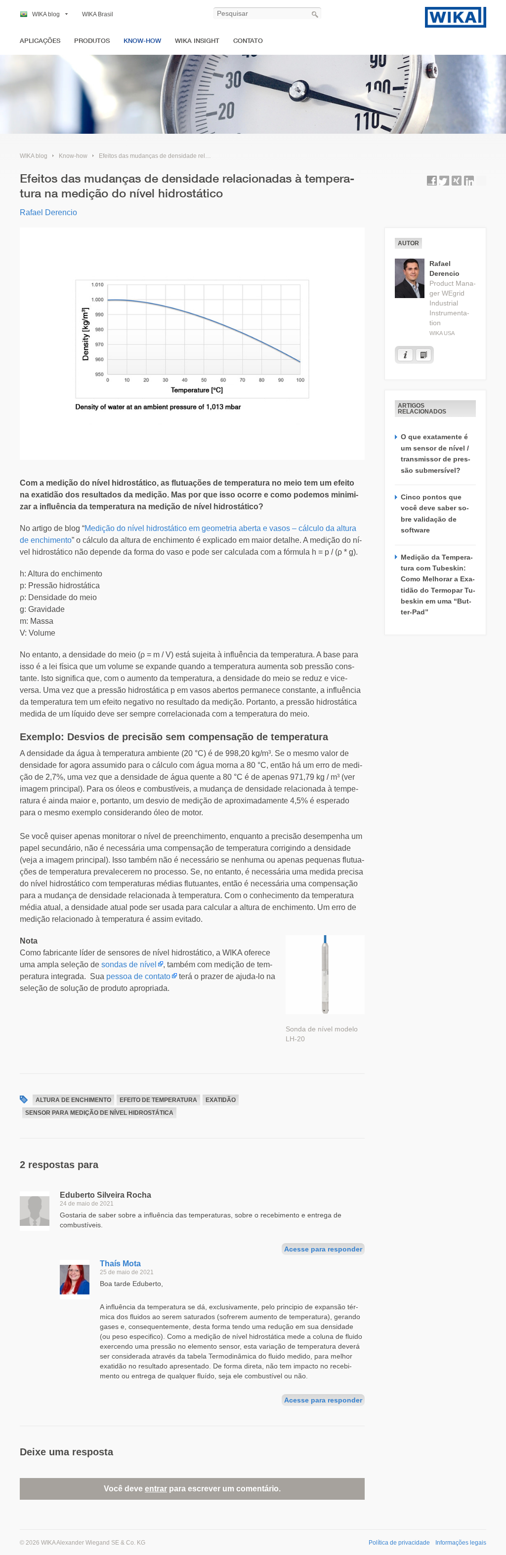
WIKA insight (197, 40)
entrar (156, 1488)
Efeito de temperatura (158, 1100)
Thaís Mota (120, 1263)
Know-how (142, 40)
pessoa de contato (138, 976)
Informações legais (460, 1542)
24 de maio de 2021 (87, 1203)
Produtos (92, 40)
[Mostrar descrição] (405, 354)
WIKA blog (46, 14)
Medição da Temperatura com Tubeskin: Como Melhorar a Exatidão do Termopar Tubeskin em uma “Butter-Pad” (438, 584)
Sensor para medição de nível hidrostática (99, 1112)
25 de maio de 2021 (127, 1272)
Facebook (432, 181)
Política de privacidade (399, 1542)
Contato (248, 40)
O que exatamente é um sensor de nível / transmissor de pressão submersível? (435, 453)
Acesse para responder (323, 1249)
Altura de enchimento (73, 1100)
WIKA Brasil (97, 14)
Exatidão (221, 1100)
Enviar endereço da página (481, 181)
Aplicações (40, 40)
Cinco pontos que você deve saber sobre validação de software (435, 513)
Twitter (444, 181)
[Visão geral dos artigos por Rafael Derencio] (423, 354)
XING (457, 181)
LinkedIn (469, 181)
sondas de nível (129, 964)
